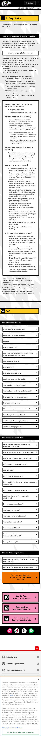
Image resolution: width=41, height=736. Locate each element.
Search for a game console (15, 664)
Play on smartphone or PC (15, 670)
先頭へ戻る (37, 648)
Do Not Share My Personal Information (20, 732)
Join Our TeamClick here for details (21, 597)
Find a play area (11, 657)
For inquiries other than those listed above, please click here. (20, 577)
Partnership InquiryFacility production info (21, 618)
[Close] (38, 679)
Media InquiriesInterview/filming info (21, 608)
